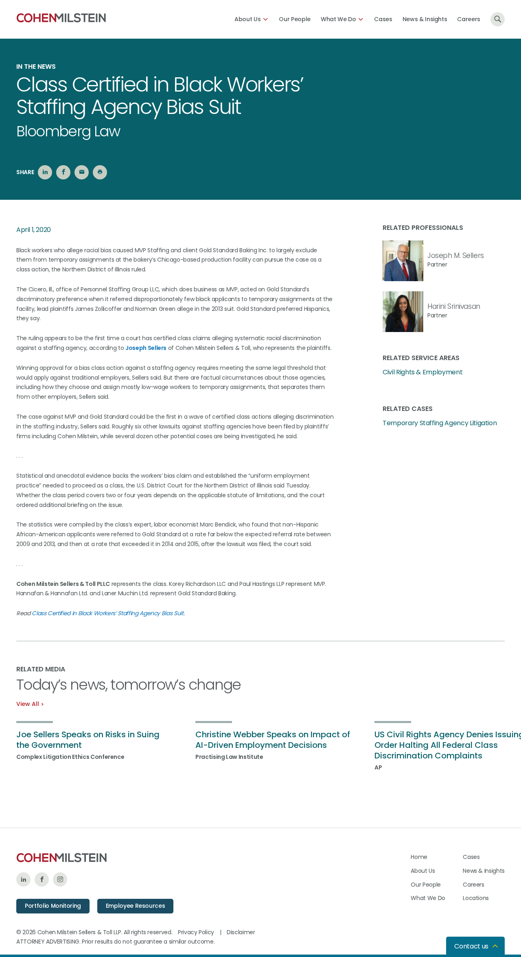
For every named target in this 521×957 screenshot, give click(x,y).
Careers (468, 19)
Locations (476, 898)
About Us (247, 19)
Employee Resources (135, 906)
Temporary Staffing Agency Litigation (440, 423)
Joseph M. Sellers (455, 255)
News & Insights (425, 19)
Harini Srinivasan (453, 306)
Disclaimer (241, 932)
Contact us (471, 946)
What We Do (338, 19)
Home (419, 857)
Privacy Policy (196, 932)
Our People (295, 19)
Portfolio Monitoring (53, 906)
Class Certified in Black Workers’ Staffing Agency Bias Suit (107, 613)
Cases (383, 19)
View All (27, 704)
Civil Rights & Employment (422, 372)
